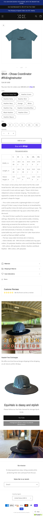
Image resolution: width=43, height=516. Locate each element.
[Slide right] (26, 67)
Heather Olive (23, 112)
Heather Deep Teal (10, 94)
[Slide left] (17, 67)
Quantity (4, 129)
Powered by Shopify (25, 512)
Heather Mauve (9, 117)
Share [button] (6, 279)
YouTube (21, 418)
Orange (20, 103)
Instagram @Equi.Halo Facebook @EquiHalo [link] (21, 423)
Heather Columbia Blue (26, 108)
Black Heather (8, 112)
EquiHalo (19, 512)
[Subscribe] (36, 484)
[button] (2, 16)
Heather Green (26, 94)
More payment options (21, 151)
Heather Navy (8, 103)
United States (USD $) (20, 498)
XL (22, 125)
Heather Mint (22, 99)
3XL (37, 125)
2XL (29, 125)
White (30, 103)
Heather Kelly (8, 99)
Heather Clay (8, 108)
